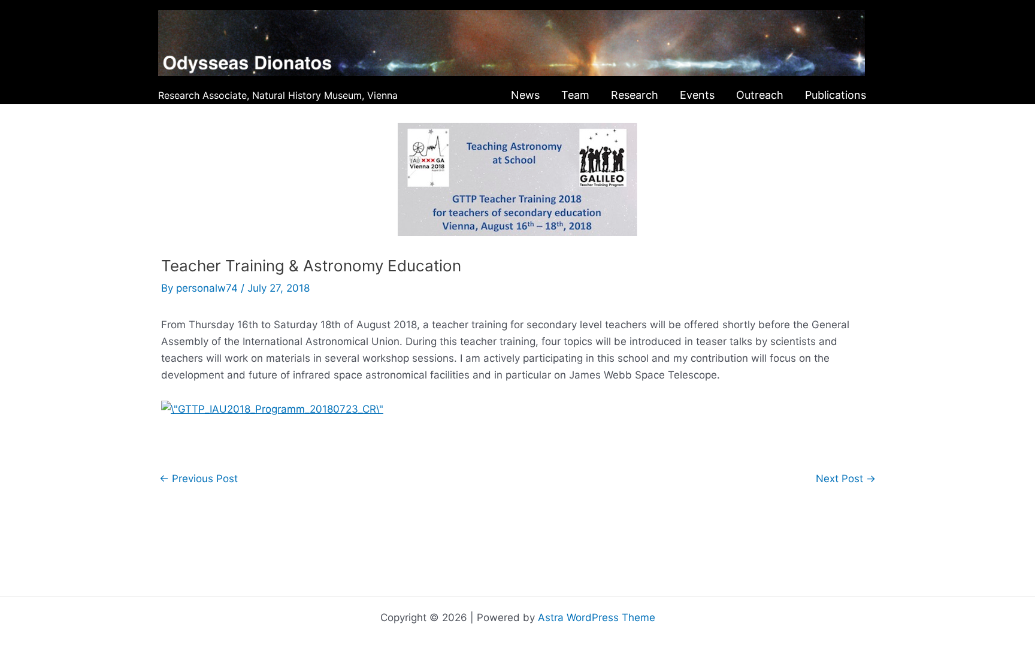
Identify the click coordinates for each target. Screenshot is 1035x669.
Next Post (846, 479)
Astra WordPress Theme (596, 617)
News (525, 95)
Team (575, 95)
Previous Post (198, 479)
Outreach (759, 95)
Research (634, 95)
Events (697, 95)
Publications (835, 95)
